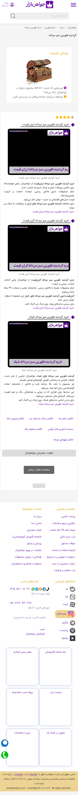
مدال (62, 27)
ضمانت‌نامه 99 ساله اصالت (62, 530)
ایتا (66, 597)
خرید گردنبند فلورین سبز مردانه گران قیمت (53, 308)
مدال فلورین (50, 27)
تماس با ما (36, 523)
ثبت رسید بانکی (67, 537)
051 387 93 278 (21, 603)
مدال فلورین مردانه (33, 27)
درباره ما (38, 517)
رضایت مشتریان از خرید (63, 564)
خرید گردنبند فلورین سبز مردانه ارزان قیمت (53, 212)
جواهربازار (72, 27)
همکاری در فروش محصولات (28, 557)
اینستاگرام (61, 614)
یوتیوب (64, 638)
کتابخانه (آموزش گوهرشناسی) (27, 537)
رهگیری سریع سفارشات (63, 523)
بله (66, 589)
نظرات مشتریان (34, 530)
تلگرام (65, 623)
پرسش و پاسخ (34, 544)
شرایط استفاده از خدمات (63, 550)
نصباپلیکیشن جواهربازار (35, 631)
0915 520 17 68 (20, 589)
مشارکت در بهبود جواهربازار (28, 550)
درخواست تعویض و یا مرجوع (61, 557)
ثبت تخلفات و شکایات (64, 571)
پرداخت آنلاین (68, 517)
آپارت (65, 604)
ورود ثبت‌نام (5, 4)
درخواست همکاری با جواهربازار (27, 564)
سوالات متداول (68, 544)
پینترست (63, 630)
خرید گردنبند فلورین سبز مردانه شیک (56, 404)
